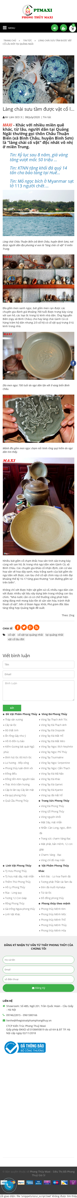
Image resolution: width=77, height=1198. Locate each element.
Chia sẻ (8, 628)
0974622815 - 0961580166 (21, 1015)
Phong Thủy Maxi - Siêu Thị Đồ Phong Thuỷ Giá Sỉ (52, 1173)
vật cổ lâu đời (16, 639)
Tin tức (47, 117)
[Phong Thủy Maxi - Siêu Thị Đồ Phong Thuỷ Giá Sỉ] (38, 11)
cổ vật (11, 634)
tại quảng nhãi (54, 634)
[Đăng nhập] (54, 27)
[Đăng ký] (63, 27)
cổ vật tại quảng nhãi (30, 634)
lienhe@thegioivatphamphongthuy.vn (29, 1020)
